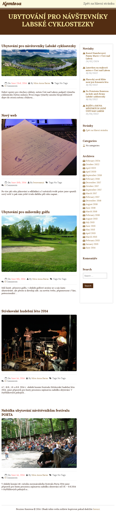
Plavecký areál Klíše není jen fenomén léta (97, 80)
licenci (96, 509)
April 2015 (91, 233)
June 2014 (90, 247)
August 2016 (92, 204)
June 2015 (90, 226)
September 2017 (94, 189)
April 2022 (91, 168)
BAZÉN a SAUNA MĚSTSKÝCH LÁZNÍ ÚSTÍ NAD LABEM (96, 108)
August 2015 (92, 218)
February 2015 (93, 240)
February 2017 (92, 197)
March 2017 (91, 193)
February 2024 (93, 160)
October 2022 (92, 164)
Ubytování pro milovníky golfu (26, 212)
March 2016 (91, 211)
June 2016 (90, 207)
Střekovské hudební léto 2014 (25, 311)
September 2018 (94, 175)
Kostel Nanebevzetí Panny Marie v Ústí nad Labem (98, 56)
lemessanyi (38, 182)
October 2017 (92, 186)
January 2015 (92, 244)
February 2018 (93, 179)
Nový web (9, 115)
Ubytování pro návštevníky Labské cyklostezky (39, 46)
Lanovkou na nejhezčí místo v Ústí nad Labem (98, 69)
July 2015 (90, 222)
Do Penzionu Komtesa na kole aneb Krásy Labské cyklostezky (97, 94)
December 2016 (93, 200)
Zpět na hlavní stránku (98, 3)
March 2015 (91, 236)
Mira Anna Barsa (42, 83)
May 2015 (90, 229)
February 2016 (93, 215)
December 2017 (93, 182)
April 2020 (91, 171)
